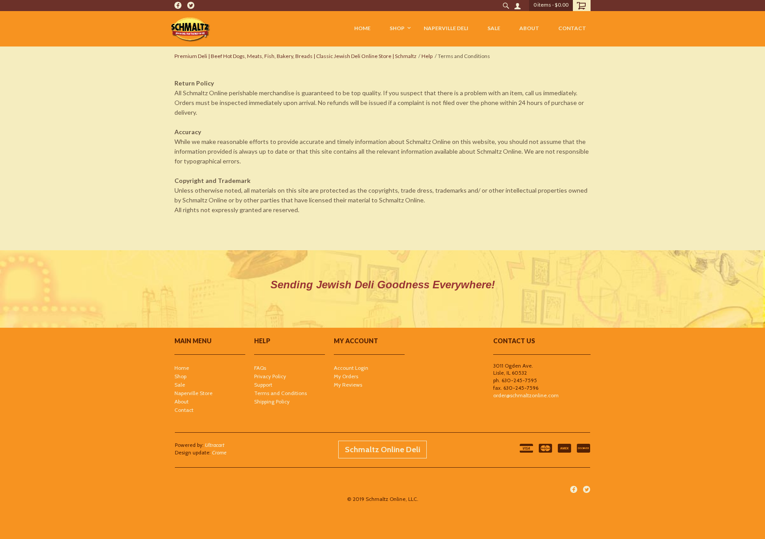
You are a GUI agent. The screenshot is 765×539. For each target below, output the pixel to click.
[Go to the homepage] (190, 29)
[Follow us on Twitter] (190, 5)
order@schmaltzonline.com (526, 395)
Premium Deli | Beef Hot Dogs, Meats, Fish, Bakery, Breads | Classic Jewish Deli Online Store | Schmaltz (295, 56)
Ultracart (214, 445)
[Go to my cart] (582, 5)
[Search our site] (505, 5)
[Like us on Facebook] (178, 5)
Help (427, 56)
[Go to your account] (516, 5)
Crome (219, 452)
